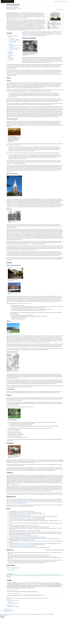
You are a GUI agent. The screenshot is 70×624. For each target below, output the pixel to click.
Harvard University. (11, 569)
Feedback (26, 1)
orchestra (36, 469)
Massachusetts (19, 14)
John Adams (56, 33)
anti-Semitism (14, 204)
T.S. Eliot (29, 501)
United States (20, 15)
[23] (19, 483)
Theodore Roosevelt (32, 34)
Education (10, 601)
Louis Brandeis (11, 166)
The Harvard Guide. (21, 546)
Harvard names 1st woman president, (26, 543)
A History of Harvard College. (23, 535)
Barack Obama (33, 35)
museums (29, 303)
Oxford (28, 91)
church (20, 19)
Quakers (50, 575)
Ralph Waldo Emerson (13, 501)
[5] (15, 75)
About (21, 1)
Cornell (22, 575)
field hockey (22, 341)
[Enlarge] (21, 196)
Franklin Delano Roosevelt (42, 34)
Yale (37, 28)
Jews (18, 200)
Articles (17, 1)
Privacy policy (7, 608)
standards (9, 584)
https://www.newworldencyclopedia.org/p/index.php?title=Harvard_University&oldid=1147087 (31, 598)
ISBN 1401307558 (45, 555)
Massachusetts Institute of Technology (33, 29)
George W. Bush (25, 35)
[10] (25, 158)
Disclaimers (7, 611)
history (17, 589)
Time (14, 72)
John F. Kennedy (58, 34)
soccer (30, 341)
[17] (45, 243)
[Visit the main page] (7, 1)
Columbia (15, 575)
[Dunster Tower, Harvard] (55, 17)
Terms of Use (46, 614)
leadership (43, 62)
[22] (19, 404)
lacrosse (26, 341)
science (25, 104)
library (59, 85)
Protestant (17, 167)
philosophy (51, 104)
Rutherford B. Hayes (51, 34)
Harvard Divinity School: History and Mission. (26, 517)
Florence (55, 392)
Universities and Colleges (13, 603)
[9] (34, 150)
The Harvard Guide (21, 511)
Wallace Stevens (24, 501)
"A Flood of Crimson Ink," (22, 513)
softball (33, 341)
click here (40, 586)
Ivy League (31, 31)
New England (53, 230)
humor (36, 460)
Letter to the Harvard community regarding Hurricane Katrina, (31, 538)
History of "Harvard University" (14, 593)
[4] (24, 73)
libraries (36, 380)
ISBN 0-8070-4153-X (34, 525)
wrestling (8, 341)
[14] (24, 232)
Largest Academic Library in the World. (24, 544)
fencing (58, 340)
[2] (50, 62)
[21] (33, 297)
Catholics (13, 200)
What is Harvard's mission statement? (24, 512)
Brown (8, 575)
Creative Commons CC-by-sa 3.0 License (33, 584)
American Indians (29, 106)
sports (30, 348)
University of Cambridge (11, 85)
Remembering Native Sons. (28, 519)
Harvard (31, 349)
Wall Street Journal (41, 70)
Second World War (24, 229)
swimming (38, 338)
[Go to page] (68, 2)
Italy (58, 392)
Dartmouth (30, 575)
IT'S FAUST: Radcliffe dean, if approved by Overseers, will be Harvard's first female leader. (36, 541)
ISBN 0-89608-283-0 (41, 562)
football (42, 487)
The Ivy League (10, 574)
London (14, 482)
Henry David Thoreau (55, 500)
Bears (11, 575)
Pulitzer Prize (16, 506)
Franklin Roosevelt (27, 500)
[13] (60, 206)
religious (27, 22)
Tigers (59, 575)
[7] (48, 107)
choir (43, 464)
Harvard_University (12, 589)
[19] (59, 255)
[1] (26, 17)
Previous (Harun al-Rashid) (11, 9)
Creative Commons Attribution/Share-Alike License (20, 614)
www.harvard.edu (55, 28)
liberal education (42, 103)
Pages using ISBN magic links (13, 606)
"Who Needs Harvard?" (16, 515)
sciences (41, 58)
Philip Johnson (9, 502)
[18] (35, 249)
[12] (43, 205)
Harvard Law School (17, 8)
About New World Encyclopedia (7, 610)
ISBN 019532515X (59, 560)
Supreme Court (29, 166)
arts (45, 58)
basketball (54, 335)
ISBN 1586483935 (53, 516)
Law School (57, 248)
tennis (32, 346)
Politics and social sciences (13, 600)
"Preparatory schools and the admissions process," (25, 532)
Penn (47, 575)
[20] (10, 259)
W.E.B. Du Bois (24, 502)
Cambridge (33, 91)
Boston (16, 377)
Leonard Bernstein (46, 501)
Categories (9, 599)
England (18, 85)
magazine (39, 460)
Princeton (55, 575)
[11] (11, 171)
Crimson (43, 575)
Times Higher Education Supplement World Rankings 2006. (27, 547)
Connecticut (27, 494)
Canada (31, 247)
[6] (16, 96)
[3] (12, 72)
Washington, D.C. (35, 392)
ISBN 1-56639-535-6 (52, 556)
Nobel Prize (14, 504)
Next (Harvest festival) (59, 9)
